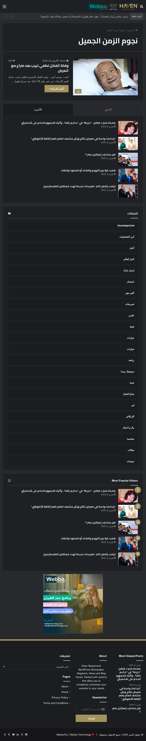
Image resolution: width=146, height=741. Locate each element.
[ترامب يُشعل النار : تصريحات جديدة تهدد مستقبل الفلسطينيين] (128, 191)
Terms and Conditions (55, 703)
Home (64, 692)
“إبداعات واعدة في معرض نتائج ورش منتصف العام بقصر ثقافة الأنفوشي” (73, 138)
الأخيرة (38, 109)
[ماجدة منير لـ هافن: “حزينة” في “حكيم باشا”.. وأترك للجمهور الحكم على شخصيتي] (128, 127)
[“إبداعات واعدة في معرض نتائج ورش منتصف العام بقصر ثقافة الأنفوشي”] (128, 143)
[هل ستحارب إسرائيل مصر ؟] (128, 159)
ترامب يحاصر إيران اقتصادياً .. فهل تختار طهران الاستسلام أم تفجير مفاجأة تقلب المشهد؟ (84, 16)
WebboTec (62, 734)
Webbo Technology (80, 734)
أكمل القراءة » (56, 88)
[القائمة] (4, 8)
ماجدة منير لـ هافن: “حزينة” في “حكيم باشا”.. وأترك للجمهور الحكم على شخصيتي (68, 122)
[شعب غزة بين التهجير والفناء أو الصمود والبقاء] (128, 175)
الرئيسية (131, 30)
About (64, 686)
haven (63, 60)
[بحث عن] (141, 8)
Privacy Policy (60, 697)
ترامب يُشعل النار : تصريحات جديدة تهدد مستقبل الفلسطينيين (79, 186)
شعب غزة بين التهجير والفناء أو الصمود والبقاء (88, 170)
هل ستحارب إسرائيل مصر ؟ (100, 154)
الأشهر (108, 109)
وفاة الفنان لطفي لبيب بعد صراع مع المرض (40, 68)
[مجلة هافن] (112, 6)
